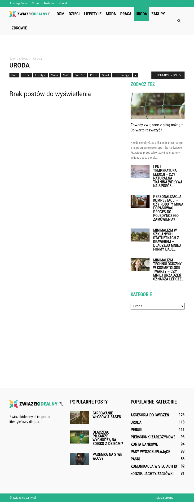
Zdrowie (19, 28)
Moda (111, 13)
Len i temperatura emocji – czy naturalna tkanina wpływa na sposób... (167, 176)
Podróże (80, 75)
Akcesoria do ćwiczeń (150, 415)
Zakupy (158, 13)
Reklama (49, 3)
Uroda (141, 13)
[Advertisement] (97, 45)
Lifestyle (92, 13)
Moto (66, 75)
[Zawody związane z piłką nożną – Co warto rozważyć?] (158, 106)
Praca (126, 13)
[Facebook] (181, 3)
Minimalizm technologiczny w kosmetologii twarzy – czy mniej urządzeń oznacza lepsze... (168, 269)
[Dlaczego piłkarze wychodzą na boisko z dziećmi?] (79, 437)
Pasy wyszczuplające (150, 451)
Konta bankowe (144, 444)
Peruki (136, 429)
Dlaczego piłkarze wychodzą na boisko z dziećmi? (108, 438)
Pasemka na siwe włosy (107, 456)
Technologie (122, 75)
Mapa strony (164, 498)
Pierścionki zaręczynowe (153, 437)
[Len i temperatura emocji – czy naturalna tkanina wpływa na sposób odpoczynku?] (140, 171)
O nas (35, 3)
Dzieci (74, 13)
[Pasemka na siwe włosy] (79, 459)
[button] (179, 21)
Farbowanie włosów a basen (107, 415)
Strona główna (18, 3)
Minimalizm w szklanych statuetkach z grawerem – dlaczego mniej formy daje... (167, 239)
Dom (60, 13)
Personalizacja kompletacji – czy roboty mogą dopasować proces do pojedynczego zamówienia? (168, 208)
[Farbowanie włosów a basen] (79, 417)
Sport (105, 75)
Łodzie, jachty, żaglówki (152, 473)
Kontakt (64, 3)
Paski (135, 459)
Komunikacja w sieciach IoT (155, 466)
